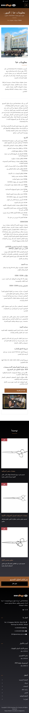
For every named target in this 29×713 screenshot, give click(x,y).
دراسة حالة (25, 689)
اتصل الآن (14, 583)
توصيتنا (14, 430)
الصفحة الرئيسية (23, 680)
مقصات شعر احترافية (8, 471)
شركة (16, 20)
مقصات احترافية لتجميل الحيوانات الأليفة (14, 515)
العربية (26, 1)
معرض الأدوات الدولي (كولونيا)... (19, 648)
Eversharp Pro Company (17, 707)
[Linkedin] (23, 610)
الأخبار (26, 692)
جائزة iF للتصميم (23, 656)
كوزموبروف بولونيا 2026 (21, 663)
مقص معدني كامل (7, 560)
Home (20, 20)
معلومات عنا (10, 20)
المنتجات (25, 686)
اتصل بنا (26, 699)
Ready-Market (8, 710)
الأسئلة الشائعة (24, 696)
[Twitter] (25, 610)
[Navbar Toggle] (26, 5)
